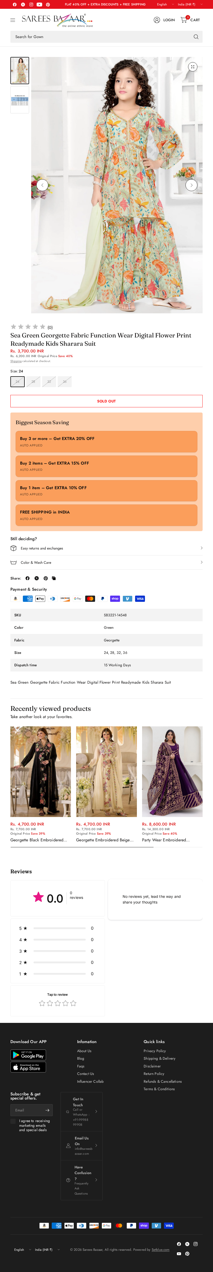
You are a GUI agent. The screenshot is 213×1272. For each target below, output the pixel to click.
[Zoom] (192, 66)
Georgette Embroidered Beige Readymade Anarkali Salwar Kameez (103, 840)
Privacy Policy (155, 1050)
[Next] (191, 185)
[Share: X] (36, 578)
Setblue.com (161, 1249)
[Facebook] (14, 4)
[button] (58, 928)
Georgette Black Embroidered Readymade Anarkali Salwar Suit (39, 840)
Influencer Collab (90, 1081)
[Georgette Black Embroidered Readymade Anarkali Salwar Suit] (40, 771)
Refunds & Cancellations (163, 1081)
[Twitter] (23, 4)
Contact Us (85, 1073)
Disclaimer (152, 1066)
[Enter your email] (47, 1110)
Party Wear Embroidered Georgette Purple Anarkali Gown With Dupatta (171, 840)
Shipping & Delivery (159, 1058)
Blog (80, 1058)
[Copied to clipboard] (53, 578)
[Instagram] (31, 4)
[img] (28, 327)
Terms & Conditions (159, 1089)
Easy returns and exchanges (42, 548)
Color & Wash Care (36, 562)
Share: (15, 578)
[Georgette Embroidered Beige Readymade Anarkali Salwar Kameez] (106, 771)
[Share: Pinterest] (45, 578)
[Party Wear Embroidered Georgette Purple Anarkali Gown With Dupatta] (172, 771)
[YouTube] (39, 4)
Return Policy (154, 1073)
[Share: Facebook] (27, 578)
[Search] (196, 37)
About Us (84, 1050)
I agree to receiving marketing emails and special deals (34, 1125)
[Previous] (42, 185)
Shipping (16, 361)
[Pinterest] (48, 4)
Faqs (81, 1066)
